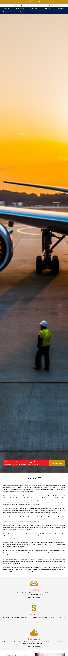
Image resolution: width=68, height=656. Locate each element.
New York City (34, 8)
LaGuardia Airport (20, 8)
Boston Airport (61, 8)
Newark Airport (47, 8)
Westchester (20, 11)
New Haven (34, 11)
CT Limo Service (6, 5)
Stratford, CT (15, 5)
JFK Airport (6, 8)
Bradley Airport (6, 11)
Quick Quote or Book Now (34, 2)
